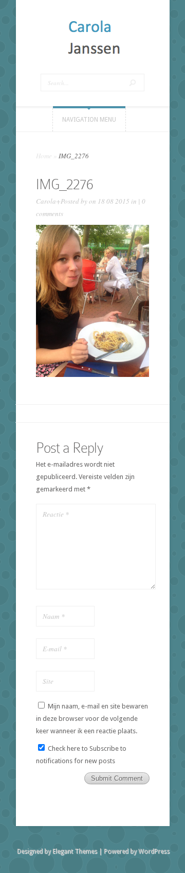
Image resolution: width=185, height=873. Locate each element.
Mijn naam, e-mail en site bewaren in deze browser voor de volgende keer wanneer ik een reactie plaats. (92, 718)
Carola (46, 201)
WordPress (154, 851)
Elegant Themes (74, 851)
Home (44, 155)
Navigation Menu (89, 119)
